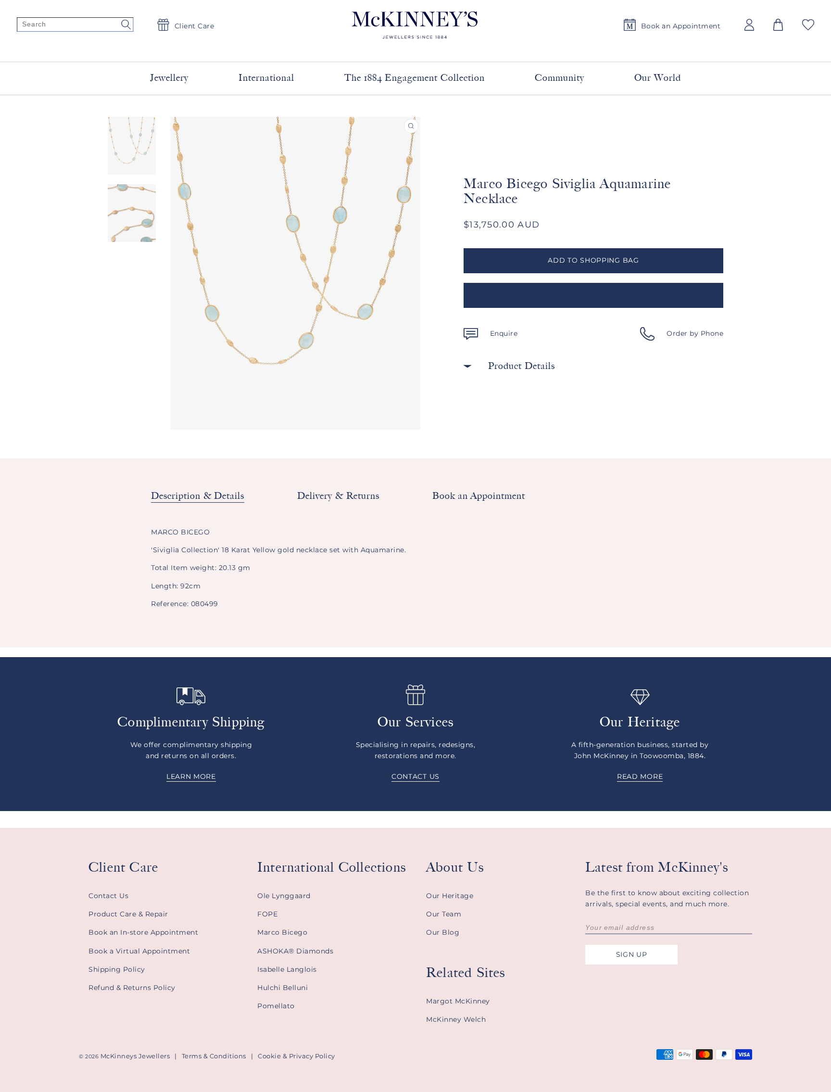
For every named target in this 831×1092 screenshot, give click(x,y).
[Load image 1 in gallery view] (132, 146)
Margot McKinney (458, 1001)
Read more (640, 776)
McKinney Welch (456, 1019)
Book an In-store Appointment (143, 932)
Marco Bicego (282, 932)
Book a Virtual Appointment (139, 951)
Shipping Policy (116, 969)
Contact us (415, 776)
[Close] (531, 47)
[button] (778, 25)
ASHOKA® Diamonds (295, 951)
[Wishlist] (808, 25)
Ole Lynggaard (284, 895)
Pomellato (276, 1006)
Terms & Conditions (214, 1056)
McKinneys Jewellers (135, 1056)
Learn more (191, 776)
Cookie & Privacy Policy (296, 1056)
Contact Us (108, 895)
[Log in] (749, 25)
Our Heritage (449, 895)
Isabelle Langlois (287, 969)
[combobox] (404, 48)
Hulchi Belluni (282, 987)
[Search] (75, 25)
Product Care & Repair (128, 914)
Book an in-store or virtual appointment (593, 295)
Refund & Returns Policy (132, 987)
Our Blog (442, 932)
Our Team (443, 914)
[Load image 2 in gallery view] (132, 213)
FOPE (267, 914)
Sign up (631, 954)
